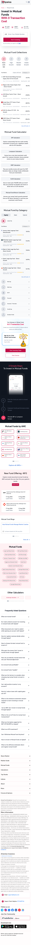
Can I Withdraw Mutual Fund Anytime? (12, 734)
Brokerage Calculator (11, 597)
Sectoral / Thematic (10, 89)
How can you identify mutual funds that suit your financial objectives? (13, 658)
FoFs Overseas (9, 81)
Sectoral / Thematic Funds (9, 558)
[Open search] (26, 2)
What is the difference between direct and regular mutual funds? (12, 746)
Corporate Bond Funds (11, 576)
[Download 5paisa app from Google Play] (7, 927)
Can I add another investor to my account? (11, 685)
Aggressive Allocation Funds (11, 562)
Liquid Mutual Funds (23, 573)
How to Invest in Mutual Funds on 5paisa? (13, 739)
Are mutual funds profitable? (9, 665)
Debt (15, 215)
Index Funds (23, 562)
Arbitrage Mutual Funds (23, 569)
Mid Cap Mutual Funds (22, 551)
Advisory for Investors (7, 856)
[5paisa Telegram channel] (2, 910)
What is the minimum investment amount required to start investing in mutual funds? (13, 700)
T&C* (19, 43)
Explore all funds (17, 72)
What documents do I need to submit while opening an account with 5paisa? (12, 630)
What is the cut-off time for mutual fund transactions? (13, 716)
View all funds (25, 277)
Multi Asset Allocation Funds (9, 573)
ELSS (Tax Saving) (22, 554)
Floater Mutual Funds (23, 580)
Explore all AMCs (15, 465)
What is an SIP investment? (9, 729)
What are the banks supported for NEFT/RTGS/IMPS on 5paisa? (11, 723)
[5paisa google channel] (23, 910)
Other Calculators (15, 592)
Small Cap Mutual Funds (10, 554)
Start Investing (15, 40)
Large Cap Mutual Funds (11, 234)
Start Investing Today (15, 350)
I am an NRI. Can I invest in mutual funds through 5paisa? (13, 709)
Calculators (4, 770)
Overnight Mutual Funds (15, 584)
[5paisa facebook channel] (12, 910)
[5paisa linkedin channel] (16, 910)
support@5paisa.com (13, 895)
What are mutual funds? (8, 616)
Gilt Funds (22, 576)
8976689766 (20, 901)
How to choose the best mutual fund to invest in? (13, 644)
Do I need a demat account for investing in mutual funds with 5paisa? (13, 623)
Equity (6, 215)
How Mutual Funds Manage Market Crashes (15, 524)
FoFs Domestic (9, 98)
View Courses (15, 355)
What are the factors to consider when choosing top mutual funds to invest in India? (13, 677)
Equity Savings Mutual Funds (9, 569)
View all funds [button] (25, 126)
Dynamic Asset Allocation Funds (15, 565)
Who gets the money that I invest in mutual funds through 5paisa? (12, 651)
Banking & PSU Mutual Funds (9, 580)
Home (2, 8)
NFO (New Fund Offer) (23, 558)
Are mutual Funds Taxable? (9, 670)
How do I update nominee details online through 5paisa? (12, 637)
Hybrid (25, 215)
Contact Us (3, 849)
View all (25, 539)
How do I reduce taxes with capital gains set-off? (13, 692)
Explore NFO (15, 484)
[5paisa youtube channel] (19, 910)
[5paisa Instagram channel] (5, 910)
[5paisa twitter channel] (9, 910)
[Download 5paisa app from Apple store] (20, 927)
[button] (13, 461)
